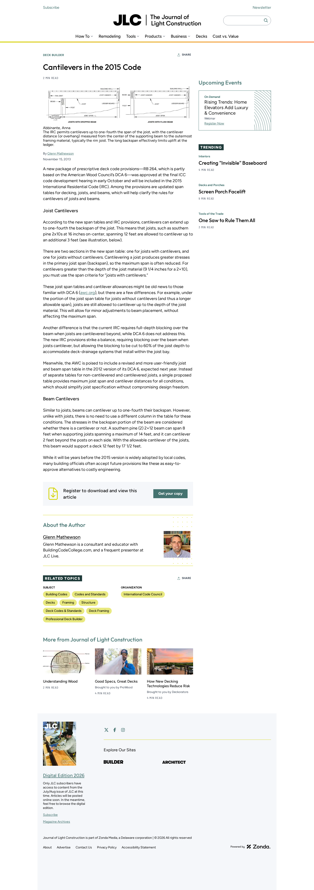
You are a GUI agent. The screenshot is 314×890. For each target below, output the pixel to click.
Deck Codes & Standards (64, 611)
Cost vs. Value (226, 36)
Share (186, 54)
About (47, 847)
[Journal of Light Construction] (157, 20)
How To (82, 36)
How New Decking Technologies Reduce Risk (168, 683)
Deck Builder (53, 55)
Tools (131, 36)
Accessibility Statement (139, 847)
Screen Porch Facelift (222, 191)
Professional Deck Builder (64, 619)
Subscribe (51, 7)
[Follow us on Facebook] (114, 730)
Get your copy (170, 493)
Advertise (64, 847)
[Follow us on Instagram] (123, 730)
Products (153, 36)
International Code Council (143, 594)
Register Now (214, 123)
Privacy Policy (107, 847)
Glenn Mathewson (60, 153)
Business (179, 36)
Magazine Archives (56, 822)
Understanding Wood (60, 681)
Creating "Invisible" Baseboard (233, 163)
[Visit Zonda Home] (250, 847)
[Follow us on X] (106, 730)
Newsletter (262, 7)
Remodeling (110, 36)
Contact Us (84, 847)
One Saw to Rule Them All (227, 220)
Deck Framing (99, 611)
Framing (68, 603)
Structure (88, 603)
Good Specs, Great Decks (116, 681)
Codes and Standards (90, 594)
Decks (201, 36)
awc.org (87, 292)
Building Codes (56, 594)
